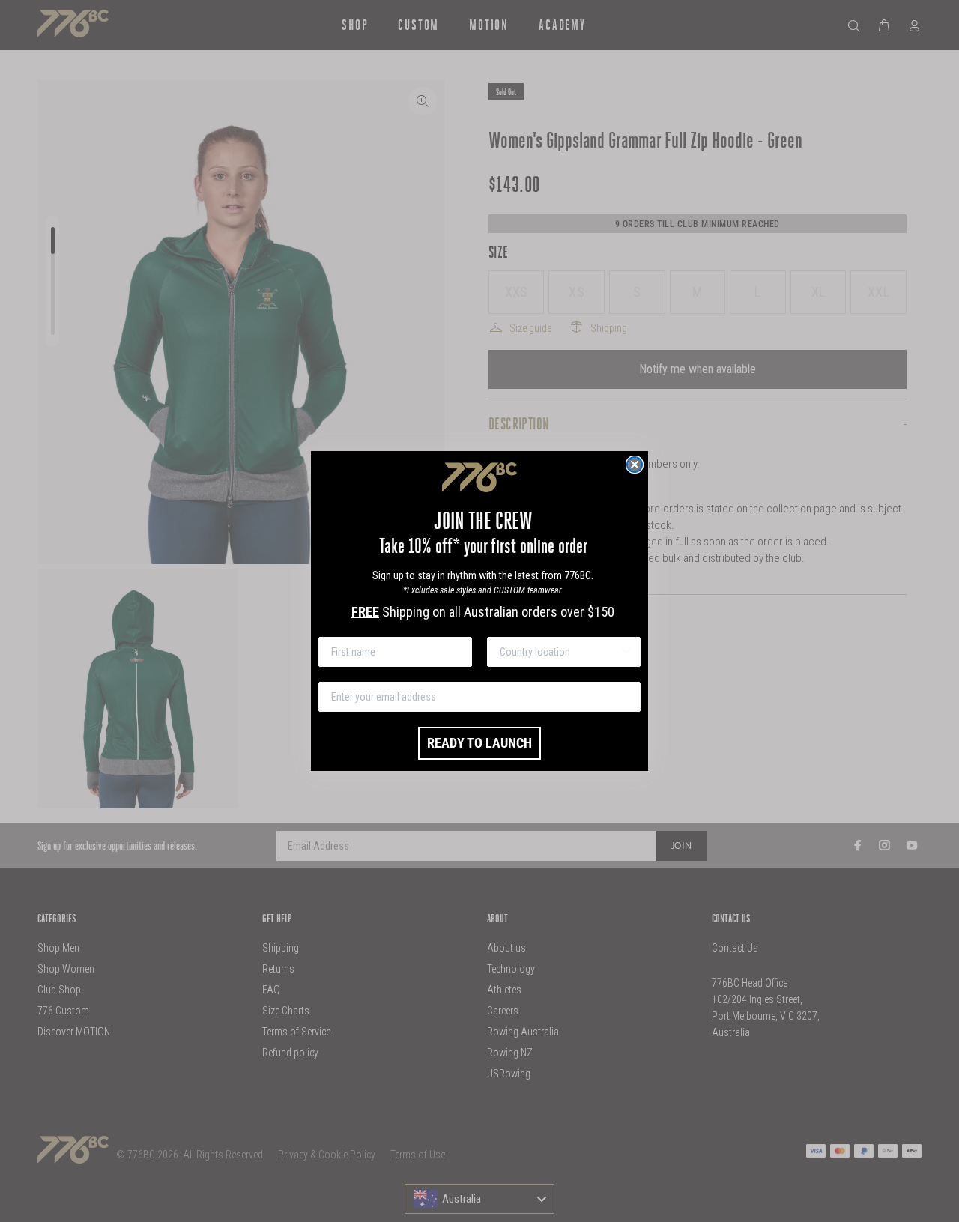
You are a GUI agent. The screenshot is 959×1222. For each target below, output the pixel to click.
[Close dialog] (634, 464)
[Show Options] (626, 652)
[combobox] (559, 652)
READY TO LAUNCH (479, 743)
